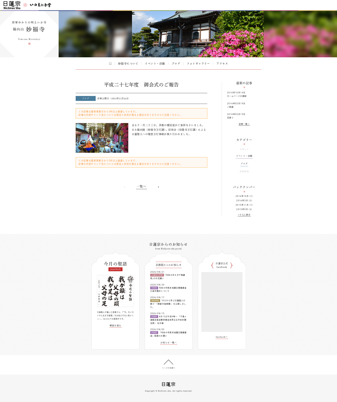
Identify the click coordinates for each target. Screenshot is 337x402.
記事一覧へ (244, 124)
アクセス (222, 63)
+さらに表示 (244, 215)
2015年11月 (242, 205)
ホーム (110, 63)
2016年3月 (242, 200)
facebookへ (222, 337)
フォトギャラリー (198, 63)
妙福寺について (128, 63)
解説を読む (115, 325)
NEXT (158, 187)
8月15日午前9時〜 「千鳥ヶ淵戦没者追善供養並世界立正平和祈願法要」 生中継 (168, 320)
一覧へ (141, 186)
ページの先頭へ (168, 368)
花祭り (230, 118)
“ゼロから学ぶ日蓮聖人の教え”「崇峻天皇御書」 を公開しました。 (168, 304)
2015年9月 (242, 209)
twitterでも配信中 (111, 319)
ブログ (176, 63)
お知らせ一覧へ (168, 343)
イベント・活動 (155, 63)
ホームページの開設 (237, 96)
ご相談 (230, 107)
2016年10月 (242, 196)
